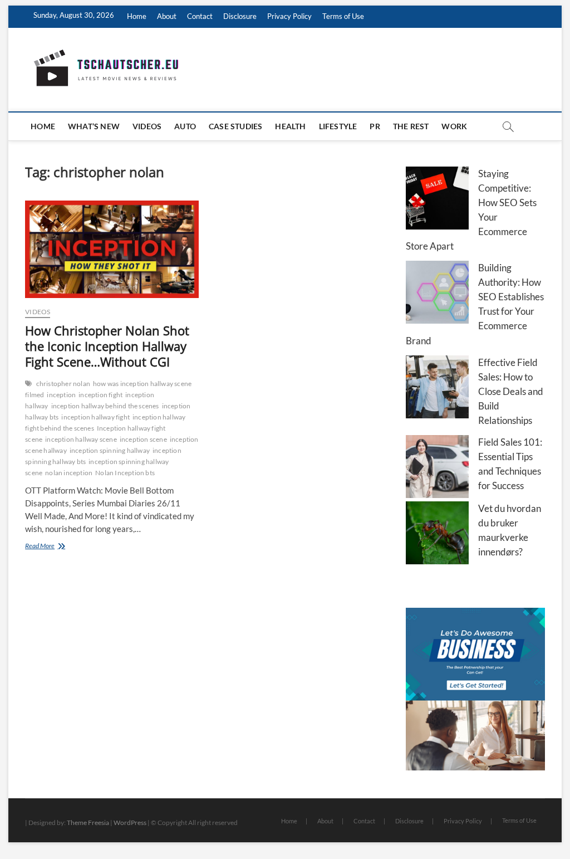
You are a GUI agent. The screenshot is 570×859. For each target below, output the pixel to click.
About (166, 16)
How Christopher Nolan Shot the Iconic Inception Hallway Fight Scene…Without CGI (107, 346)
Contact (200, 16)
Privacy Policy (289, 16)
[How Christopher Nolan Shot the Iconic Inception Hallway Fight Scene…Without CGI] (112, 249)
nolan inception (68, 472)
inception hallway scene (81, 439)
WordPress (130, 822)
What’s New (94, 126)
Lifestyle (338, 126)
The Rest (411, 126)
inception (61, 395)
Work (454, 126)
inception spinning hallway (110, 450)
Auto (185, 126)
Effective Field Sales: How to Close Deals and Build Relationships (510, 391)
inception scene (143, 439)
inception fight (100, 395)
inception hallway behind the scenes (105, 406)
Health (290, 126)
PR (375, 126)
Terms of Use (343, 16)
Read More (55, 547)
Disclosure (240, 16)
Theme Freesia (88, 822)
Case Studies (235, 126)
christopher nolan (63, 383)
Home (136, 16)
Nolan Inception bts (125, 472)
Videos (146, 126)
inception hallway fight (95, 417)
